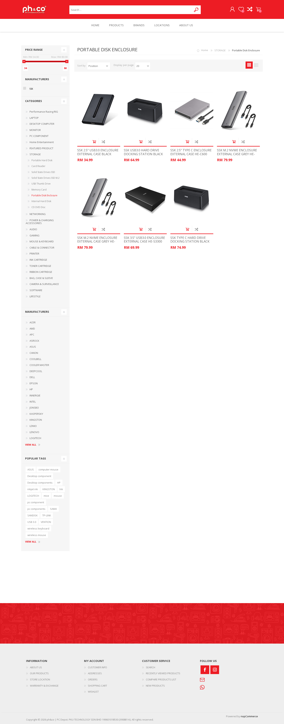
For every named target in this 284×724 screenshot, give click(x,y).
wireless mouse (36, 535)
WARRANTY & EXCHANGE (44, 685)
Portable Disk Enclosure (44, 195)
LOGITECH (35, 438)
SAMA (53, 509)
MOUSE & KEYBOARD (42, 241)
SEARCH (150, 667)
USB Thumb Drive (41, 183)
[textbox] (130, 9)
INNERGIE (35, 395)
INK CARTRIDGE (38, 259)
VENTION (46, 522)
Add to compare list (103, 141)
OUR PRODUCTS (39, 673)
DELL (32, 377)
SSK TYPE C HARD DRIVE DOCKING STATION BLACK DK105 (189, 241)
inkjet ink (32, 489)
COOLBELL (35, 359)
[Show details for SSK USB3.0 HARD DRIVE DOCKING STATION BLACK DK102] (145, 110)
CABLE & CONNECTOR (42, 247)
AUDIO (33, 229)
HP (31, 389)
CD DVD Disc (38, 207)
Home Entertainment (42, 142)
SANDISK (32, 515)
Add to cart (94, 141)
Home (204, 50)
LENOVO (34, 432)
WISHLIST (93, 691)
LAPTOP (34, 118)
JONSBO (34, 407)
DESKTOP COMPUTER (42, 124)
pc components (36, 509)
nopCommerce (249, 716)
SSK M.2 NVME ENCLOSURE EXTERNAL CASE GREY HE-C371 (237, 154)
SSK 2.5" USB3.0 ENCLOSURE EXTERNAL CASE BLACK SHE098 (97, 154)
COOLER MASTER (39, 365)
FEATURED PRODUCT (41, 148)
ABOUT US (36, 667)
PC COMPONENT (39, 136)
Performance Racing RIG (44, 111)
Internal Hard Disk (41, 201)
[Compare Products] (249, 9)
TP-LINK (46, 515)
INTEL (33, 401)
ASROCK (34, 340)
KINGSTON (36, 419)
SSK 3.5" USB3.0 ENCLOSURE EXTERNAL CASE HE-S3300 (144, 239)
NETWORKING (38, 214)
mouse (58, 495)
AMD (32, 328)
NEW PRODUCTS (155, 685)
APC (32, 334)
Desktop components (40, 482)
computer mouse (48, 469)
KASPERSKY (36, 414)
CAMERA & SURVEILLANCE (44, 284)
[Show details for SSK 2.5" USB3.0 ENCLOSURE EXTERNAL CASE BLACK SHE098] (98, 110)
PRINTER (34, 253)
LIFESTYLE (35, 296)
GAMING (34, 235)
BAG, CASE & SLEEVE (41, 278)
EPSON (34, 383)
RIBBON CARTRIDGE (41, 272)
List (256, 65)
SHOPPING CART (258, 9)
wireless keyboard (38, 528)
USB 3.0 (31, 522)
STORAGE (35, 154)
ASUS (33, 346)
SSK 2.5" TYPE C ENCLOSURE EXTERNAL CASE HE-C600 (191, 152)
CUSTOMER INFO (97, 667)
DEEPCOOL (36, 371)
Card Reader (38, 166)
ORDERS (93, 679)
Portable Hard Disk (41, 160)
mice (46, 495)
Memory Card (39, 189)
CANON (34, 353)
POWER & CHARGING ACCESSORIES (40, 221)
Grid (249, 65)
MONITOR (35, 130)
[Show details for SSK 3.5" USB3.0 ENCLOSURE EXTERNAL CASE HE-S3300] (145, 197)
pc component (35, 502)
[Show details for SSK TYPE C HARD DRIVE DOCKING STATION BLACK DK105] (191, 197)
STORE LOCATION (40, 679)
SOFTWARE (36, 290)
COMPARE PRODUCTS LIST (161, 679)
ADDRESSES (95, 673)
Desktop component (39, 476)
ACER (33, 322)
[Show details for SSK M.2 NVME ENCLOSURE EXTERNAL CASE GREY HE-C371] (238, 110)
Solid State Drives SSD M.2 (45, 178)
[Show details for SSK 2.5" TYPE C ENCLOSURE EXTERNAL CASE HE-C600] (191, 110)
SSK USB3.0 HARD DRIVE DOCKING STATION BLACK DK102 (143, 154)
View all (30, 444)
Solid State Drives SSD (43, 172)
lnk (61, 489)
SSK (31, 88)
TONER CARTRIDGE (40, 266)
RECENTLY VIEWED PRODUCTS (163, 673)
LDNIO (33, 426)
